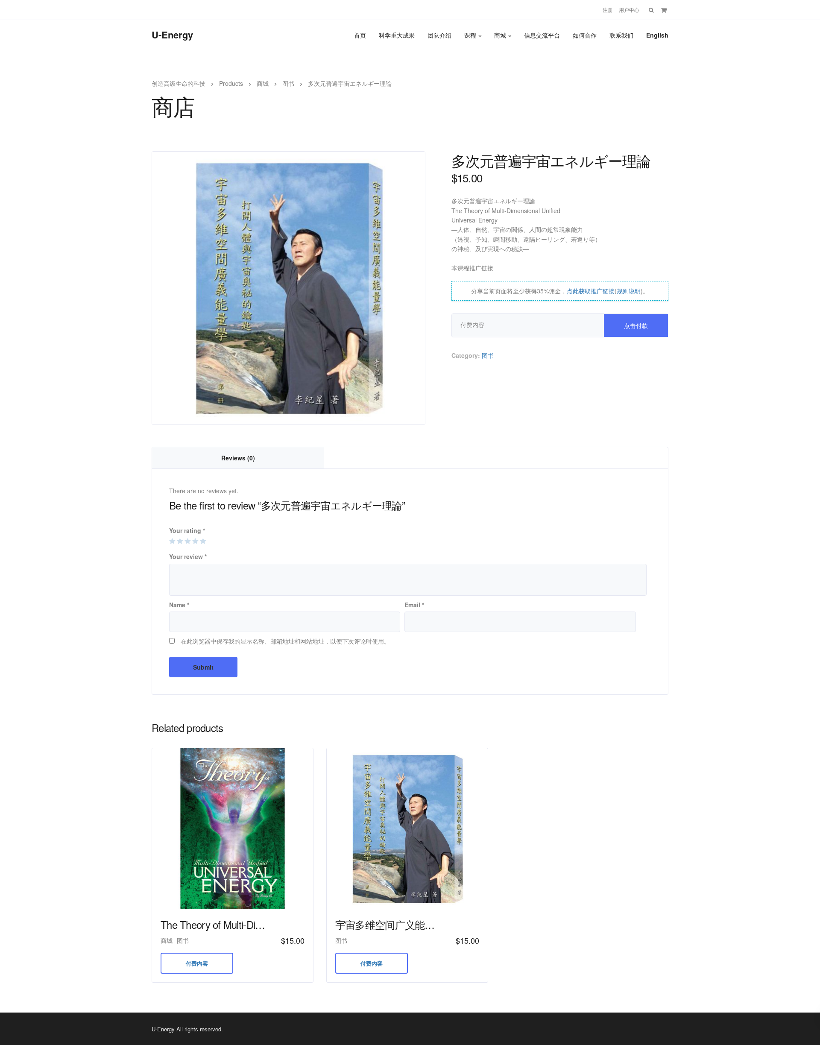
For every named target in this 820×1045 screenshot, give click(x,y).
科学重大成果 (397, 35)
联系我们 (621, 35)
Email (414, 604)
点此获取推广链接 (591, 291)
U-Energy (172, 34)
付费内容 (197, 963)
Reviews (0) (238, 458)
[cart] (664, 10)
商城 (500, 35)
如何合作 (585, 35)
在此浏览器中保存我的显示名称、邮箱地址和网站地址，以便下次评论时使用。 (285, 641)
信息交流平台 (542, 35)
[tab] (238, 457)
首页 (360, 35)
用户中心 (629, 10)
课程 (470, 35)
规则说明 (629, 291)
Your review (188, 556)
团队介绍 (439, 35)
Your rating (187, 530)
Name (179, 604)
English (657, 35)
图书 (488, 355)
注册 (608, 10)
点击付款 (636, 325)
